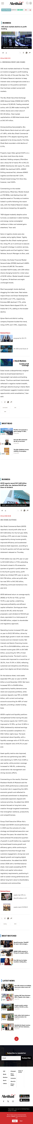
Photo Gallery (12, 1074)
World (4, 1074)
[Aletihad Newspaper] (16, 3)
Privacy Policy (12, 1084)
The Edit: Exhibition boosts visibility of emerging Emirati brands (21, 450)
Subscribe (26, 1058)
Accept (14, 1121)
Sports (4, 1080)
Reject (21, 1121)
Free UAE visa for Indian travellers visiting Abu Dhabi (20, 961)
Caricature (13, 1078)
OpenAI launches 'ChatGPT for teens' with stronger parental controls (21, 943)
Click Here (13, 1116)
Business (5, 1077)
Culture (5, 1083)
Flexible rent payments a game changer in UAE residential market (21, 430)
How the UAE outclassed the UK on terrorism (20, 440)
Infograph (13, 1071)
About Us (13, 1081)
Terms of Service (20, 1071)
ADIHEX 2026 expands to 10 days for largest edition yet (21, 952)
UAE (4, 1071)
